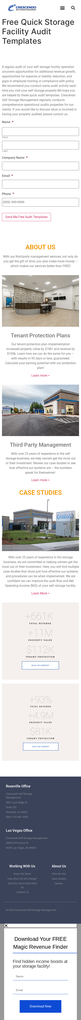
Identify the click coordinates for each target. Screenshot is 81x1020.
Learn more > (40, 375)
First (5, 137)
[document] (40, 972)
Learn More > (40, 593)
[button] (62, 8)
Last (5, 151)
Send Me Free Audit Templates (26, 217)
